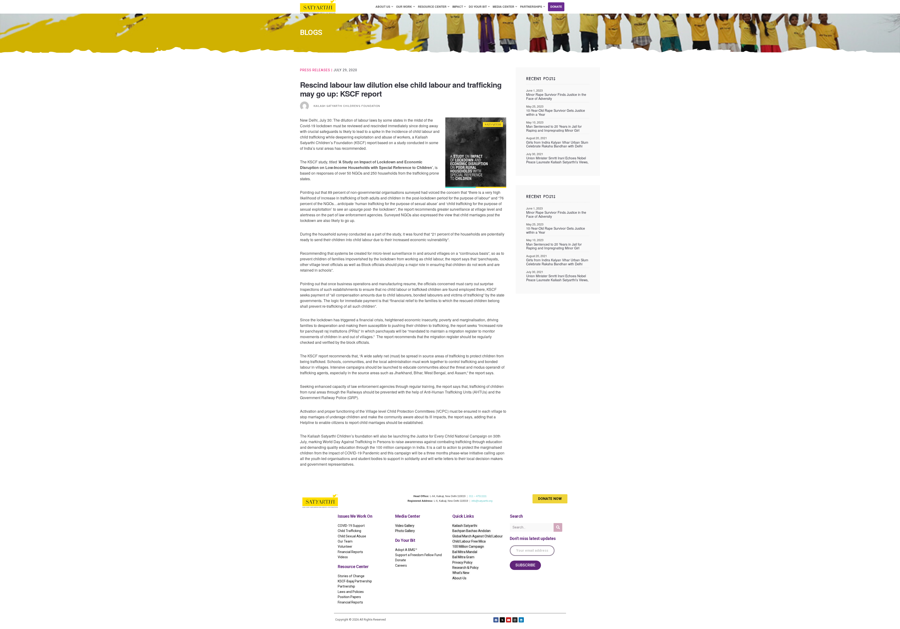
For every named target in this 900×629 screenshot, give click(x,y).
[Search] (558, 527)
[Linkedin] (521, 619)
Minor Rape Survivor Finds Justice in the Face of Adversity (556, 97)
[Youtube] (508, 619)
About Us (382, 6)
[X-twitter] (502, 619)
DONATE (556, 6)
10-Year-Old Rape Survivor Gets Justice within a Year (555, 112)
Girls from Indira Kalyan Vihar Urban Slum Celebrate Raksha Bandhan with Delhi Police (557, 144)
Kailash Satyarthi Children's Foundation (347, 106)
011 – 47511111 (478, 496)
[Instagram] (515, 619)
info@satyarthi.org (482, 500)
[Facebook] (496, 619)
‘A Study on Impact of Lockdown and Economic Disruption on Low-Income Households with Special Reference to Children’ (366, 164)
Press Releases (315, 70)
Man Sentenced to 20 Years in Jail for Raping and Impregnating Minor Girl (554, 128)
